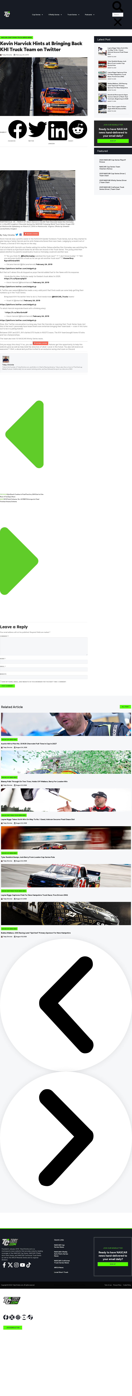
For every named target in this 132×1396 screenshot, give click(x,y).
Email (3, 666)
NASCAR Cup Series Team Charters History (109, 168)
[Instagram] (16, 1265)
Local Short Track (61, 1272)
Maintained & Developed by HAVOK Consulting (69, 1285)
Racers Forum (8, 1390)
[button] (117, 7)
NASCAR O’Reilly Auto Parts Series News (61, 1254)
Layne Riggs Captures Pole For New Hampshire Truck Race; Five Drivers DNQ (117, 74)
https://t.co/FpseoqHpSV (15, 279)
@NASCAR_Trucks (60, 297)
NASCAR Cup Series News (9, 739)
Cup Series (36, 15)
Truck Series (72, 15)
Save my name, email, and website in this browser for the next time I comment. (34, 682)
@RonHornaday (28, 256)
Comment (4, 636)
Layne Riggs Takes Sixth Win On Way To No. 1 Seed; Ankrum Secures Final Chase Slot (118, 51)
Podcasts (88, 15)
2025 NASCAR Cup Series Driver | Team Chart (112, 175)
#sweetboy (68, 258)
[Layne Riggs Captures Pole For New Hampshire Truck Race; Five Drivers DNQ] (102, 75)
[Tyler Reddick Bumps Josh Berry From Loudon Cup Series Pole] (102, 64)
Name (2, 658)
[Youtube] (22, 1265)
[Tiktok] (28, 1265)
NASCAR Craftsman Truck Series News (16, 37)
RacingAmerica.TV (10, 1376)
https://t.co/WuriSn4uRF (16, 312)
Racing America (9, 1371)
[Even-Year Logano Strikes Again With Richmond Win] (102, 109)
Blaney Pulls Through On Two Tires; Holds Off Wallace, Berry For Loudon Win (34, 781)
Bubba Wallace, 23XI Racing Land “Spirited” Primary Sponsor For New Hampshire (36, 933)
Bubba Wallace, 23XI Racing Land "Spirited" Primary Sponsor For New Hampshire (118, 86)
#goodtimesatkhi (12, 261)
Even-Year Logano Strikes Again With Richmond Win (117, 108)
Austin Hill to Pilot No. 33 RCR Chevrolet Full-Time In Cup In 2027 (29, 744)
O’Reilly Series (53, 15)
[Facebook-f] (4, 1265)
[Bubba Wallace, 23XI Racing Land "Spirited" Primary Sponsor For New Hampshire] (102, 87)
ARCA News (59, 1267)
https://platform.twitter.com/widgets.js (18, 268)
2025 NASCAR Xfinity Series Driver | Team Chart (113, 181)
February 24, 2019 (44, 264)
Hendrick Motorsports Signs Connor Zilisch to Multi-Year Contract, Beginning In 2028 (118, 97)
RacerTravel (8, 1385)
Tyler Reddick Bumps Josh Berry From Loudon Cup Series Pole (117, 63)
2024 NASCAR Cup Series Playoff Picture (112, 161)
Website (3, 674)
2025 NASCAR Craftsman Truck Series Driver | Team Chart (111, 188)
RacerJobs (7, 1381)
